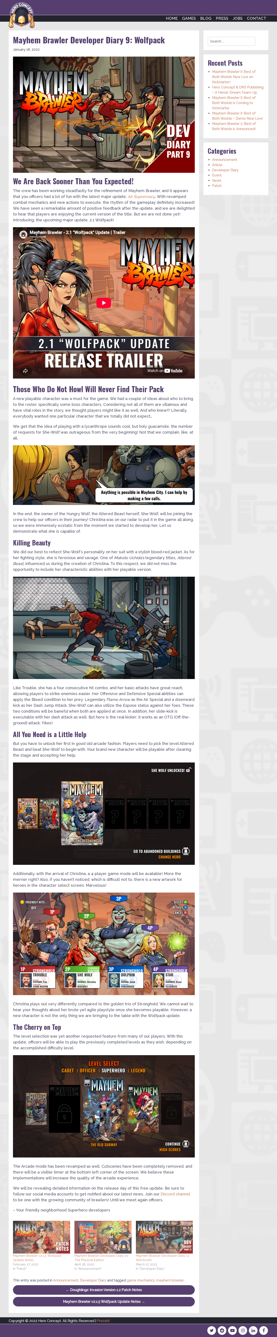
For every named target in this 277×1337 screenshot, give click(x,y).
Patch (217, 186)
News (216, 180)
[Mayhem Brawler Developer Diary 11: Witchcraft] (164, 1237)
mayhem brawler (169, 1280)
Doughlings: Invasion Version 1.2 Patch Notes (104, 1290)
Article (217, 165)
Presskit (103, 1321)
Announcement (65, 1280)
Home (172, 18)
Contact (256, 18)
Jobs (238, 18)
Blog (205, 18)
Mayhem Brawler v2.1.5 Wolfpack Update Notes (104, 1301)
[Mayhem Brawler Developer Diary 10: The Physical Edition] (103, 1237)
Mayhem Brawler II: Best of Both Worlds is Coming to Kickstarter (234, 103)
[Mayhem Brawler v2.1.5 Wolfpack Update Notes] (41, 1237)
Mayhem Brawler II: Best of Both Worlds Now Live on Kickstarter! (234, 77)
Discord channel (175, 1194)
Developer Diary (93, 1280)
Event (217, 175)
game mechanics (141, 1280)
